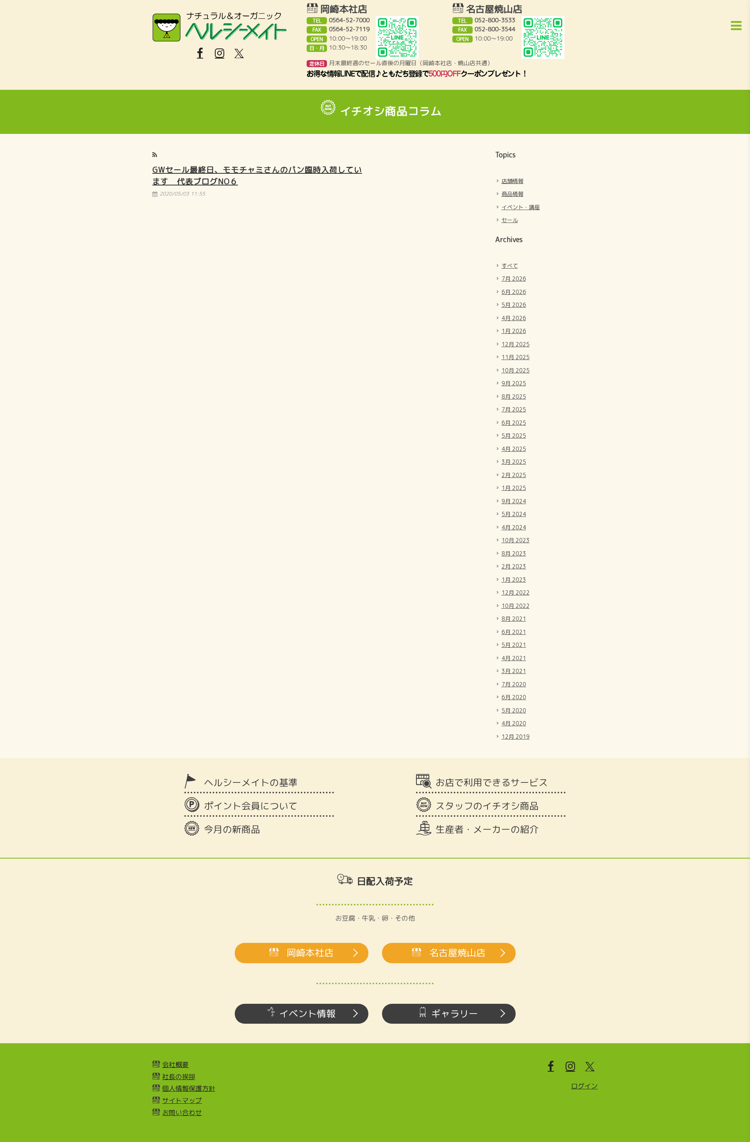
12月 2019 (516, 736)
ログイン (584, 1085)
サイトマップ (182, 1100)
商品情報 (512, 194)
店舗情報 (512, 181)
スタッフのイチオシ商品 (487, 805)
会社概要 (175, 1064)
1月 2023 (514, 579)
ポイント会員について (251, 805)
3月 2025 (514, 461)
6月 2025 (514, 422)
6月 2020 (514, 697)
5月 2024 (514, 514)
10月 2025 (516, 370)
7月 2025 (514, 409)
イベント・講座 (521, 207)
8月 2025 (514, 396)
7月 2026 (514, 278)
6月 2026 (514, 292)
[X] (239, 53)
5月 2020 (514, 710)
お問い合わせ (182, 1112)
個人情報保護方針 (188, 1088)
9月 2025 (514, 383)
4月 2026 (514, 318)
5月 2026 (514, 304)
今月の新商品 (232, 829)
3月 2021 (514, 671)
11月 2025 (516, 357)
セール (510, 220)
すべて (510, 265)
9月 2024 (514, 501)
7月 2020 (514, 684)
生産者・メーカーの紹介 (487, 829)
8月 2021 (514, 618)
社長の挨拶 (178, 1076)
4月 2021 (514, 658)
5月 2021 (514, 644)
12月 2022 (516, 592)
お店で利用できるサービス (492, 782)
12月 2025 (516, 344)
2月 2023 (514, 566)
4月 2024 (514, 527)
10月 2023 (516, 540)
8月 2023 (514, 553)
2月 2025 (514, 475)
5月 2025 (514, 435)
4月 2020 (514, 723)
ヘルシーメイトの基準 (251, 782)
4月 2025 (514, 449)
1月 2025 (514, 488)
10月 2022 (516, 605)
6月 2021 (514, 632)
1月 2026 (514, 331)
